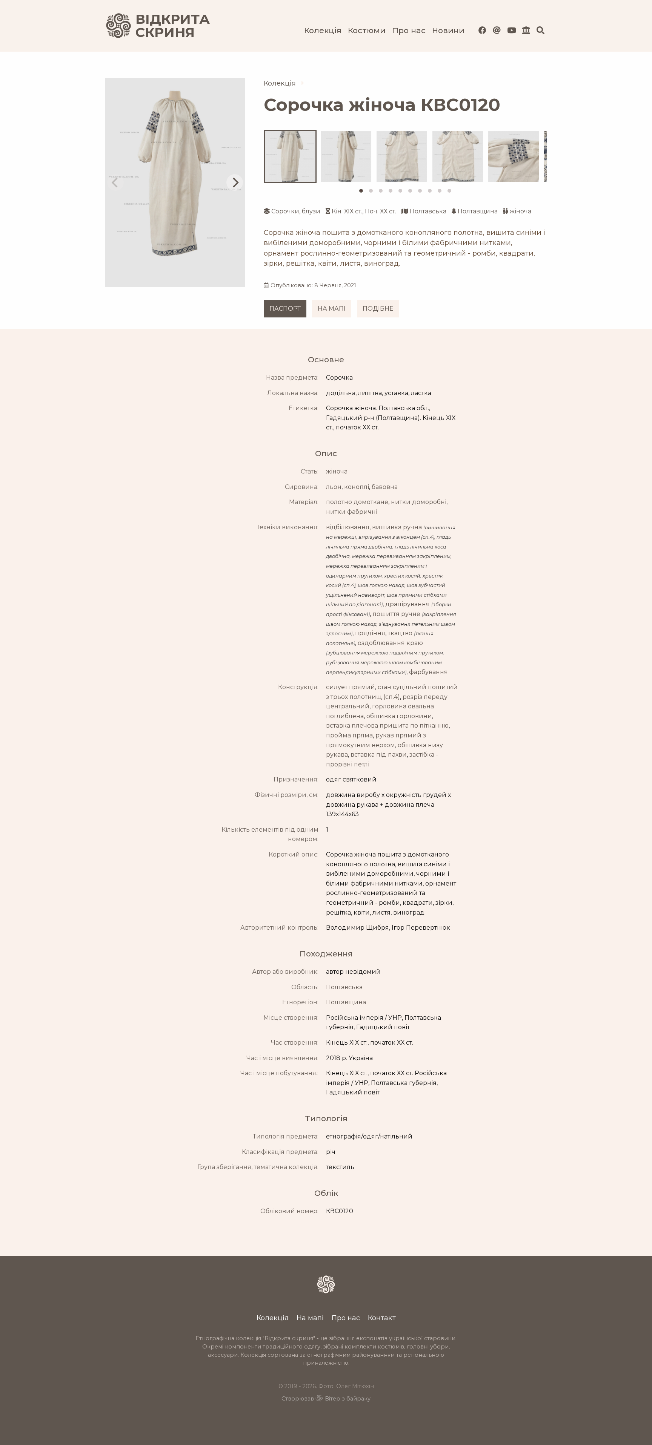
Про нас (409, 30)
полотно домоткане (357, 502)
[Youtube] (511, 30)
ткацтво (400, 633)
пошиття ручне (396, 614)
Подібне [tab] (378, 308)
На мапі (310, 1317)
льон (333, 486)
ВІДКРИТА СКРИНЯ (163, 25)
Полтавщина (478, 211)
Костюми (367, 30)
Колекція (322, 30)
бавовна (385, 486)
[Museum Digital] (526, 30)
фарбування (428, 672)
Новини (448, 30)
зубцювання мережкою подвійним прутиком (385, 653)
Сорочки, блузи (295, 211)
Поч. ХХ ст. (380, 211)
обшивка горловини (399, 716)
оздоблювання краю (390, 643)
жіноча (520, 211)
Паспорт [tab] (285, 308)
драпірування (407, 604)
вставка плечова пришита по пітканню (387, 725)
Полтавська (428, 211)
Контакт (382, 1317)
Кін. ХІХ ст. (347, 211)
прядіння (370, 633)
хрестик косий (402, 576)
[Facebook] (482, 30)
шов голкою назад (381, 585)
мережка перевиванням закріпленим (401, 556)
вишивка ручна (397, 527)
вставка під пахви (379, 754)
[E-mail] (497, 30)
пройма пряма (349, 735)
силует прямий (350, 687)
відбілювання (347, 527)
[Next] (234, 182)
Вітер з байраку (348, 1398)
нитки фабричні (351, 511)
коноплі (356, 486)
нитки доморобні (418, 502)
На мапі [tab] (332, 308)
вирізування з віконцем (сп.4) (396, 537)
